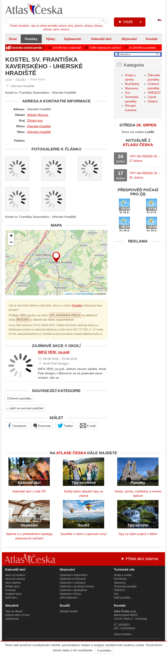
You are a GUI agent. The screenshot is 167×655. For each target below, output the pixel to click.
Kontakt (152, 39)
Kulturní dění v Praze (17, 615)
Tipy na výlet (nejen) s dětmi (138, 534)
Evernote (44, 426)
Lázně (152, 97)
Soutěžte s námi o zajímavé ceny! (83, 534)
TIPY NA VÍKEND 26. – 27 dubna (144, 158)
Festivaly (10, 590)
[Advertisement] (138, 273)
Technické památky (125, 586)
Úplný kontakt (122, 634)
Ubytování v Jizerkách (72, 582)
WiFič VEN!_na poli (53, 352)
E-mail (90, 426)
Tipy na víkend (13, 611)
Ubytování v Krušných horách (77, 586)
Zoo (127, 92)
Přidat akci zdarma (141, 559)
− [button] (11, 242)
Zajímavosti (72, 39)
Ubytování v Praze (70, 593)
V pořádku (104, 650)
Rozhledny (132, 84)
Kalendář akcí (101, 39)
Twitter (68, 426)
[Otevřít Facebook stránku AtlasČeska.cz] (138, 54)
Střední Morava (37, 115)
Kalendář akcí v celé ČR (29, 491)
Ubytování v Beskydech (73, 590)
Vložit (127, 22)
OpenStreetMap (84, 293)
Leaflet (68, 293)
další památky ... (123, 597)
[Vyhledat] (103, 20)
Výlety (50, 39)
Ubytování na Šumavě (73, 578)
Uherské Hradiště (39, 126)
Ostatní (153, 101)
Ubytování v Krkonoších (73, 575)
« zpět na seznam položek (25, 408)
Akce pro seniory (15, 578)
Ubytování (129, 39)
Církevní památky (19, 398)
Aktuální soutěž (69, 611)
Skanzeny (131, 88)
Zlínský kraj (35, 120)
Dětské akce (12, 586)
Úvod (13, 39)
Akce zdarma (13, 582)
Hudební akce (13, 593)
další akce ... (12, 597)
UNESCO (154, 92)
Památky (31, 39)
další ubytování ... (70, 597)
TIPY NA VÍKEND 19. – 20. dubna (144, 175)
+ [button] (11, 235)
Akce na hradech (15, 575)
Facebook (19, 426)
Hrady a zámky (123, 575)
